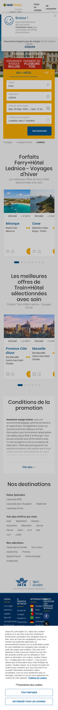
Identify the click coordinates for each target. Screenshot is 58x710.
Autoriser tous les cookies (29, 701)
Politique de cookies (38, 678)
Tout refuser (29, 692)
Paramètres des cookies (30, 685)
